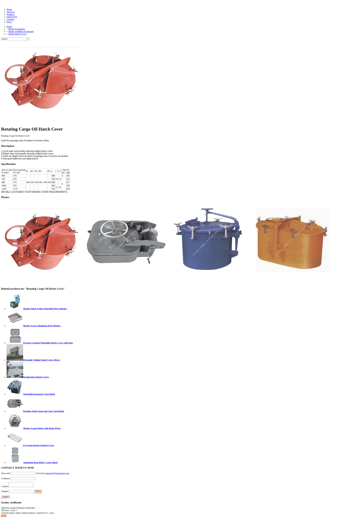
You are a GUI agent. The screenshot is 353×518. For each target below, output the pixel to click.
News (9, 22)
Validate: (5, 491)
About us (11, 12)
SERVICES (12, 17)
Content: (5, 486)
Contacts (10, 19)
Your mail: (5, 473)
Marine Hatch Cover (17, 34)
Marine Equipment (16, 29)
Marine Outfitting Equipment (21, 31)
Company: (5, 478)
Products (10, 14)
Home (9, 9)
